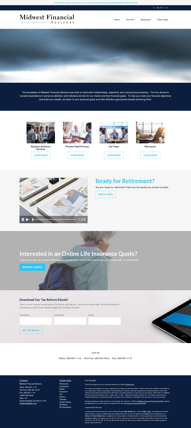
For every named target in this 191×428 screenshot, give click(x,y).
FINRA (144, 411)
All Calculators (65, 407)
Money (62, 396)
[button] (130, 19)
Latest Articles (65, 402)
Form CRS (92, 380)
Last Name (59, 315)
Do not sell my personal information (135, 403)
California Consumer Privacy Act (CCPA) (150, 401)
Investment (64, 386)
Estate (62, 389)
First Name (24, 315)
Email (91, 315)
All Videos (64, 404)
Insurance (64, 391)
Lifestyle (63, 399)
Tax (61, 394)
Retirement (64, 383)
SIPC (149, 411)
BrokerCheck (130, 384)
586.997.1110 (162, 7)
